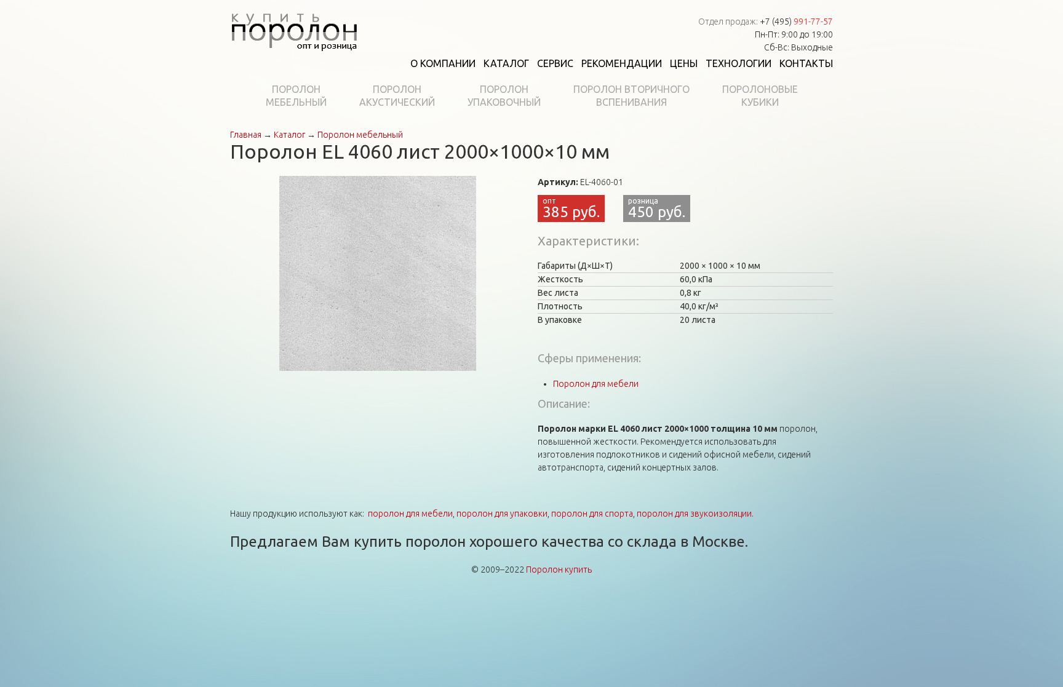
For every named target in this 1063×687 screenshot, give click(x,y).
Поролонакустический (397, 96)
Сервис (555, 63)
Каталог (506, 63)
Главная (245, 135)
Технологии (738, 63)
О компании (443, 63)
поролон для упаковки (501, 513)
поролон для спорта (592, 513)
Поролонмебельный (296, 96)
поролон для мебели (410, 513)
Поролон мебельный (360, 135)
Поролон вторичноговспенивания (631, 96)
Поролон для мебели (596, 384)
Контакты (806, 63)
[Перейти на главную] (294, 29)
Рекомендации (621, 63)
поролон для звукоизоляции (694, 513)
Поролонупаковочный (504, 96)
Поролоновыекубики (760, 96)
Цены (684, 63)
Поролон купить (559, 569)
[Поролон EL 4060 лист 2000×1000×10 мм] (377, 272)
